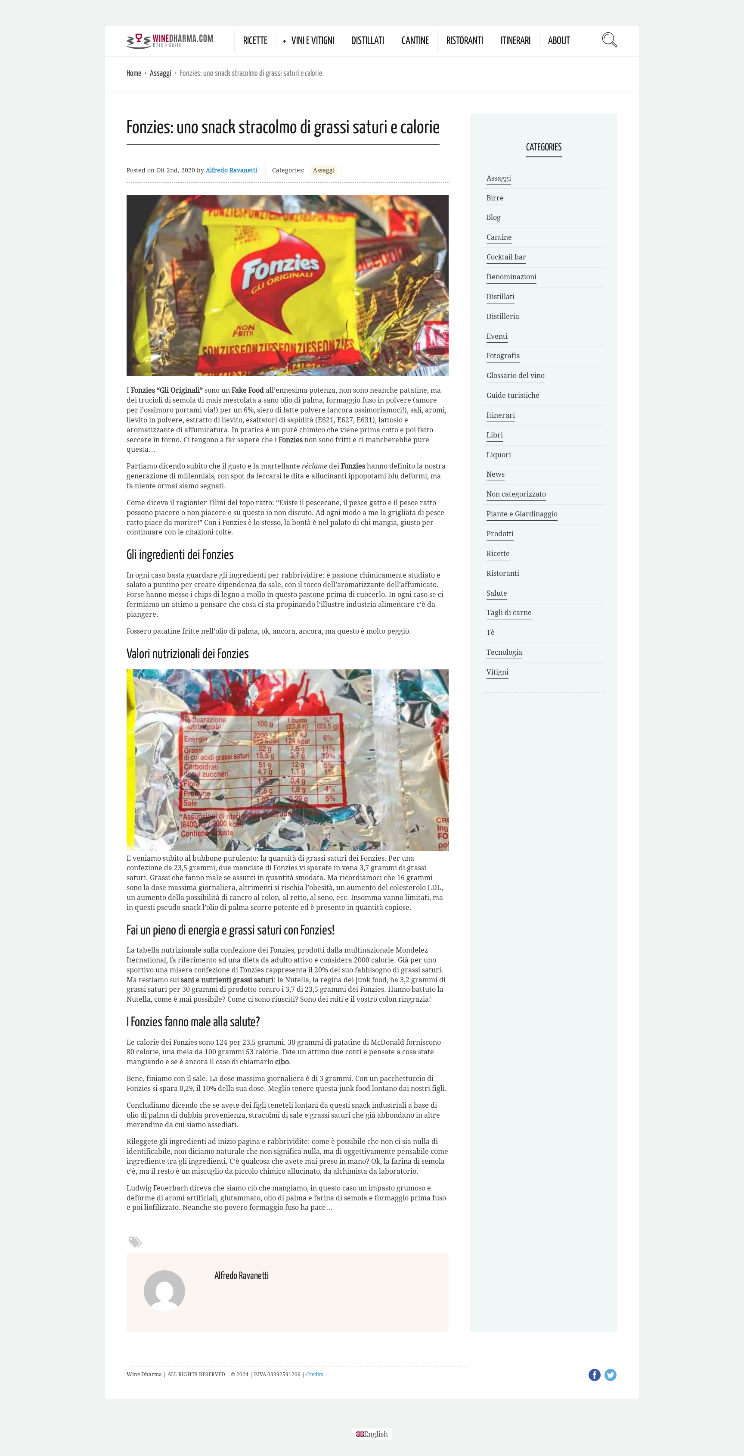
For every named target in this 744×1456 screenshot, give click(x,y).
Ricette (255, 41)
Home (134, 73)
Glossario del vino (516, 376)
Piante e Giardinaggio (522, 514)
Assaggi (160, 73)
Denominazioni (511, 277)
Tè (491, 632)
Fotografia (503, 356)
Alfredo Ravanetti (231, 170)
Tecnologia (504, 652)
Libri (495, 435)
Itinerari (515, 41)
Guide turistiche (513, 395)
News (496, 474)
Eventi (497, 336)
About (559, 41)
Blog (494, 217)
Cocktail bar (506, 257)
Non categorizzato (516, 494)
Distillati (368, 41)
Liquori (499, 455)
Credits (314, 1375)
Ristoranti (464, 41)
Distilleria (503, 316)
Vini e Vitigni (312, 41)
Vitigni (497, 672)
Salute (497, 593)
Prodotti (500, 534)
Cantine (415, 41)
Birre (495, 198)
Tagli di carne (509, 613)
